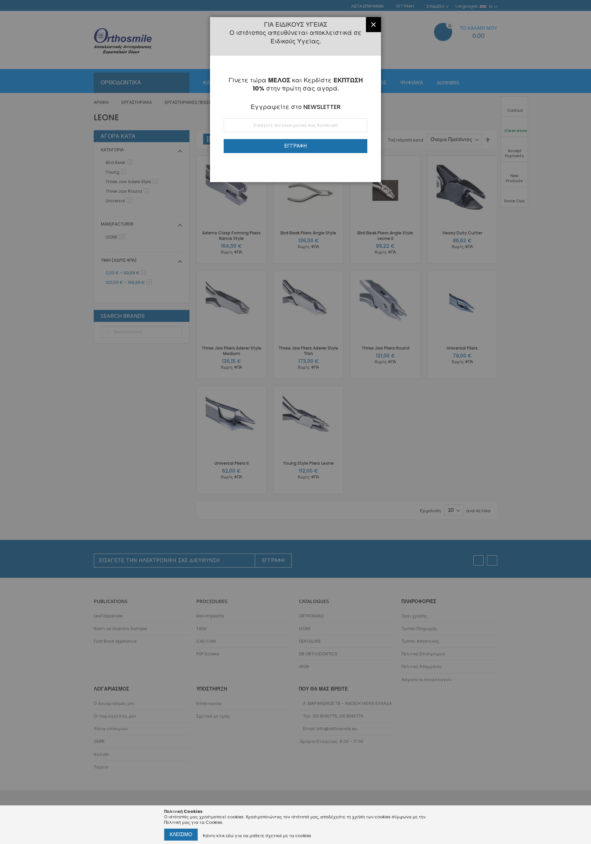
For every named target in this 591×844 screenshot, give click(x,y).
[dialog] (295, 422)
